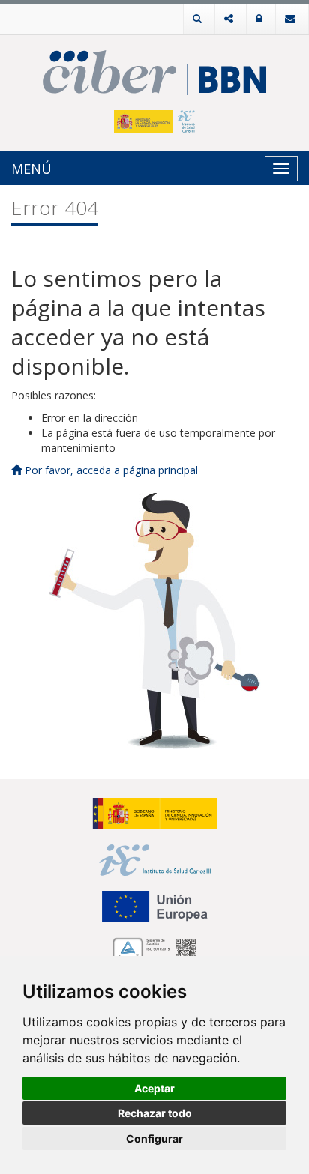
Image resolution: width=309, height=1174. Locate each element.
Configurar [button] (154, 1138)
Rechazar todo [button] (155, 1113)
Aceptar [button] (154, 1088)
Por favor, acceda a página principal (110, 470)
